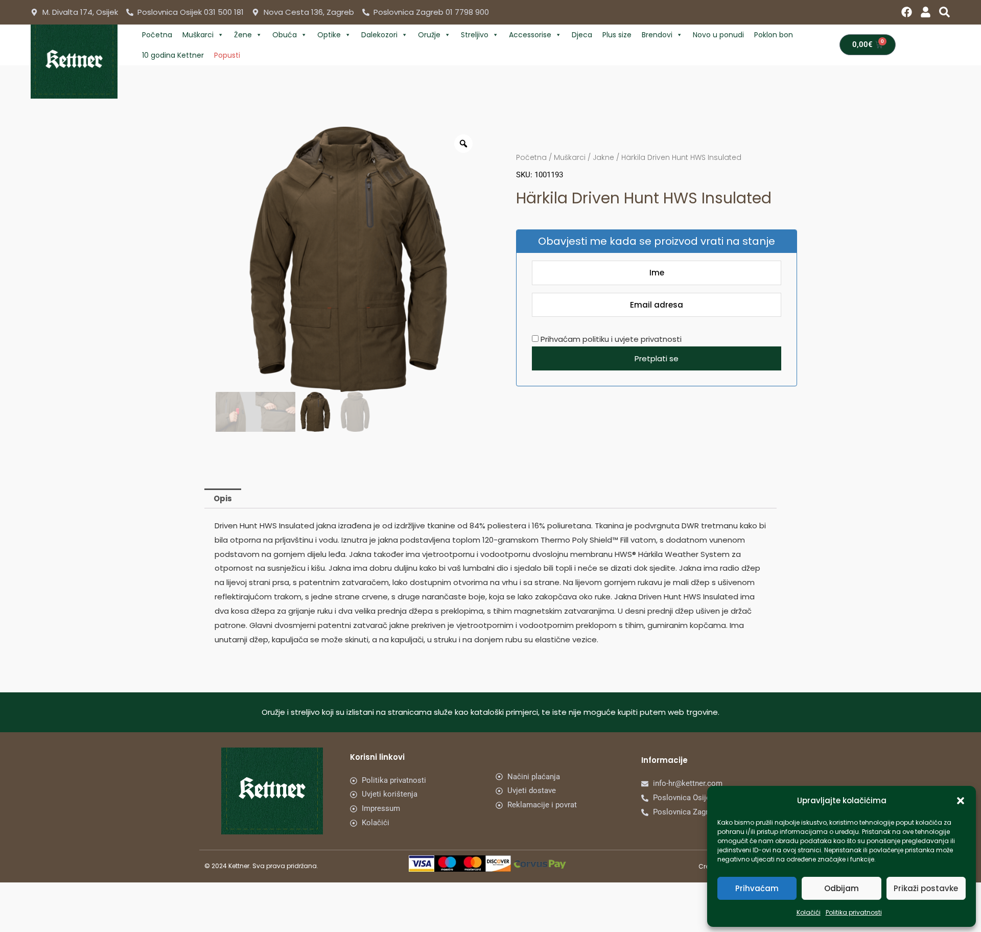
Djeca (582, 35)
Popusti (227, 55)
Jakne (603, 157)
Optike (329, 35)
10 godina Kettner (173, 55)
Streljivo (474, 35)
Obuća (284, 35)
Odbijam (841, 888)
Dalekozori (379, 35)
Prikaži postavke (926, 888)
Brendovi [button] (657, 35)
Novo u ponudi (718, 35)
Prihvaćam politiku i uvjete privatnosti (610, 339)
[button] (960, 801)
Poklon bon (773, 35)
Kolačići (809, 912)
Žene (243, 35)
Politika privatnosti (854, 912)
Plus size (617, 35)
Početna (157, 35)
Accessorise (530, 35)
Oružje (429, 35)
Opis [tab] (223, 498)
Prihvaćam (757, 888)
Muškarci (198, 35)
